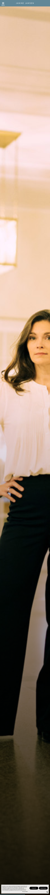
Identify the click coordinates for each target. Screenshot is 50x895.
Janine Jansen (25, 3)
